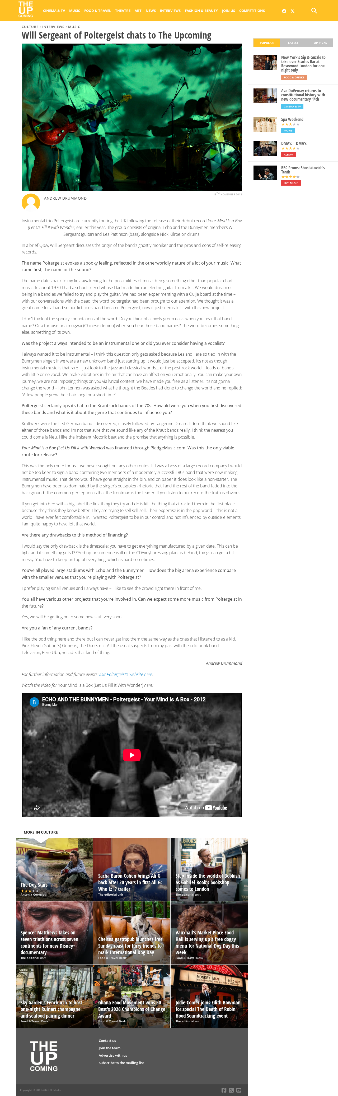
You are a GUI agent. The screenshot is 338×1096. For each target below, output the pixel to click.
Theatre (122, 10)
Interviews (170, 10)
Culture (30, 26)
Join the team (109, 1048)
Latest (293, 43)
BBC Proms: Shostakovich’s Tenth (303, 170)
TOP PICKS (319, 43)
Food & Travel (97, 10)
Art (138, 10)
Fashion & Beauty (201, 10)
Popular (267, 43)
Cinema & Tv (54, 10)
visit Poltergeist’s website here (125, 674)
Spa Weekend (292, 119)
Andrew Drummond (65, 198)
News (151, 10)
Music (74, 10)
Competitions (252, 10)
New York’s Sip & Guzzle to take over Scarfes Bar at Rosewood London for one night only (303, 63)
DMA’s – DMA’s (294, 143)
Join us (228, 10)
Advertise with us (113, 1055)
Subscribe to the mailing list (121, 1062)
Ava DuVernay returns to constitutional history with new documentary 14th (303, 94)
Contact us (107, 1040)
